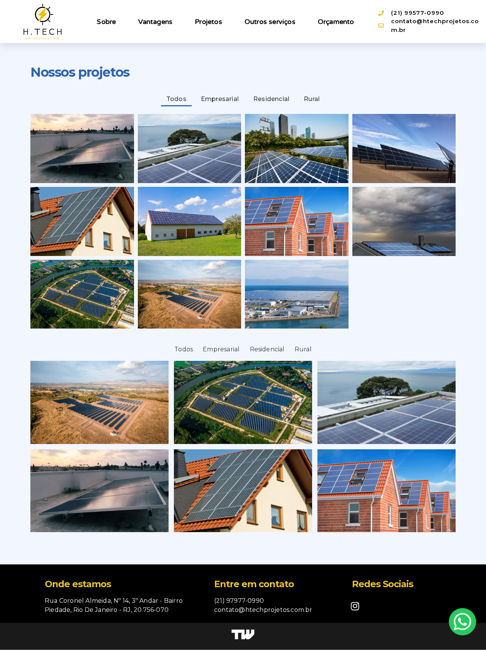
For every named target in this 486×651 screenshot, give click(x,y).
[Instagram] (355, 605)
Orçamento (336, 21)
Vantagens (155, 21)
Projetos (208, 21)
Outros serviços (270, 21)
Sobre (106, 21)
